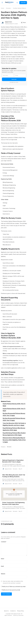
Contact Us (13, 610)
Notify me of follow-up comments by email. (14, 586)
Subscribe (23, 2)
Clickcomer (20, 615)
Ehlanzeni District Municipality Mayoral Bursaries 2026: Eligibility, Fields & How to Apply (14, 440)
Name (2, 558)
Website (3, 573)
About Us (6, 610)
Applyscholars (8, 21)
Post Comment (6, 593)
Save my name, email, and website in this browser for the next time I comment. (13, 582)
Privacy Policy (20, 610)
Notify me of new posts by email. (11, 590)
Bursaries (8, 8)
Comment (3, 541)
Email (2, 566)
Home (2, 8)
